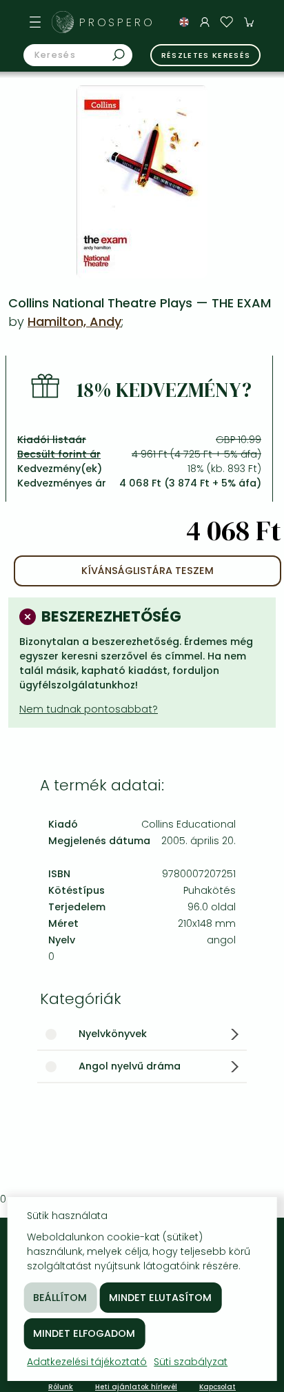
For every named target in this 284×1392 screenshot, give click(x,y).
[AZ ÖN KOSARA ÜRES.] (249, 22)
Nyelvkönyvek (113, 1034)
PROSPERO (117, 22)
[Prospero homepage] (63, 22)
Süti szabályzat (190, 1362)
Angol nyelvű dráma (130, 1066)
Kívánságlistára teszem (147, 570)
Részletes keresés (206, 55)
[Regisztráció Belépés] (205, 22)
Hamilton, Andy (74, 321)
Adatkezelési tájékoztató (87, 1362)
